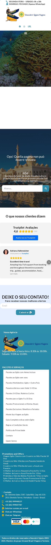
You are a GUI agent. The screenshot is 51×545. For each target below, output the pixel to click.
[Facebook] (20, 26)
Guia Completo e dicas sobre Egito (20, 420)
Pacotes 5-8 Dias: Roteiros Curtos (20, 393)
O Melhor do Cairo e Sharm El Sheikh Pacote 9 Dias (24, 481)
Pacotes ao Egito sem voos (17, 377)
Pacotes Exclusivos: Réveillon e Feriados (22, 409)
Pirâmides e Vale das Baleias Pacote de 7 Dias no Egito (25, 476)
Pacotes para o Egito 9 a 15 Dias (19, 398)
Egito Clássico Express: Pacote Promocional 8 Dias (24, 478)
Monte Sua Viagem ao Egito (17, 414)
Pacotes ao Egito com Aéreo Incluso (20, 372)
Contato (9, 435)
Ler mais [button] (14, 273)
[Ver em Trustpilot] (5, 252)
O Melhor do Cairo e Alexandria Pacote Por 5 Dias (24, 471)
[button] (30, 26)
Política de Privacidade (15, 430)
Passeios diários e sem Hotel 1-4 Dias (21, 388)
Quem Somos (11, 441)
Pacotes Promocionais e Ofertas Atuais (22, 404)
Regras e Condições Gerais (17, 425)
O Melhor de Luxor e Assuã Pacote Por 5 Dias (22, 473)
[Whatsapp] (24, 26)
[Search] (45, 188)
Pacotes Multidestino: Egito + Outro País (23, 383)
